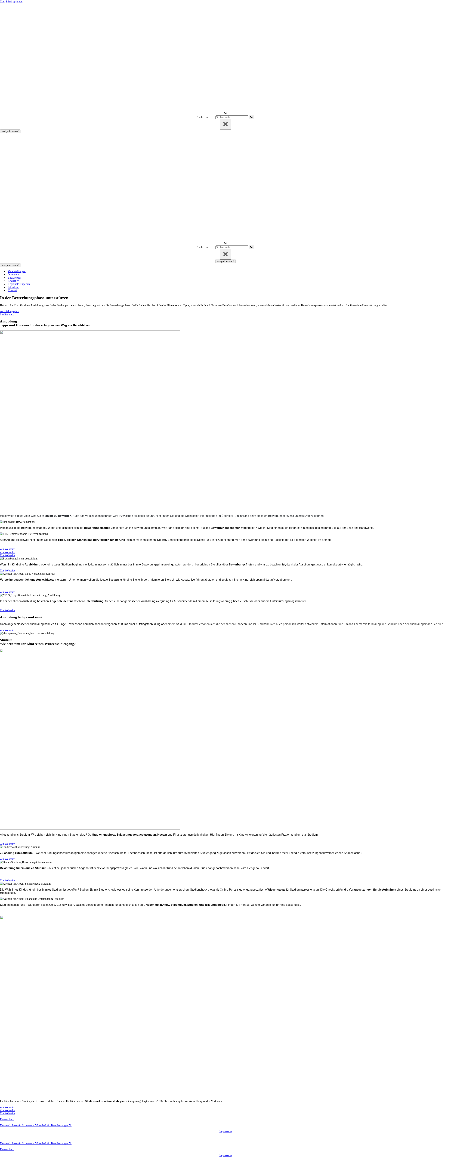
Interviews (13, 287)
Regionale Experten (19, 283)
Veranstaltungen (17, 271)
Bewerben (13, 280)
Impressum (226, 1131)
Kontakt (12, 290)
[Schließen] (225, 124)
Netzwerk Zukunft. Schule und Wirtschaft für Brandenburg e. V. (36, 1125)
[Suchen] (225, 113)
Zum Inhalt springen (11, 1)
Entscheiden (14, 277)
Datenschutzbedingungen (28, 1137)
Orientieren (14, 274)
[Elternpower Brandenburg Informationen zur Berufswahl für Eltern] (156, 109)
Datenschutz (7, 1119)
